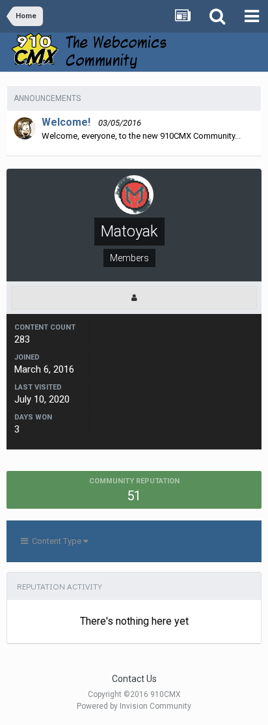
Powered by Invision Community (134, 706)
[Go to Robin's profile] (25, 128)
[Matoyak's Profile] (134, 297)
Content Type (55, 541)
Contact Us (134, 679)
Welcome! (66, 122)
